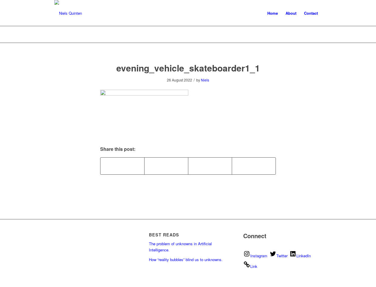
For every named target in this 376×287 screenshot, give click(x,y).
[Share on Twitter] (122, 166)
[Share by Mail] (254, 166)
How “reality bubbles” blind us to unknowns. (186, 259)
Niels (205, 79)
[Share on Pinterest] (166, 166)
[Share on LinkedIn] (210, 166)
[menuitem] (272, 13)
